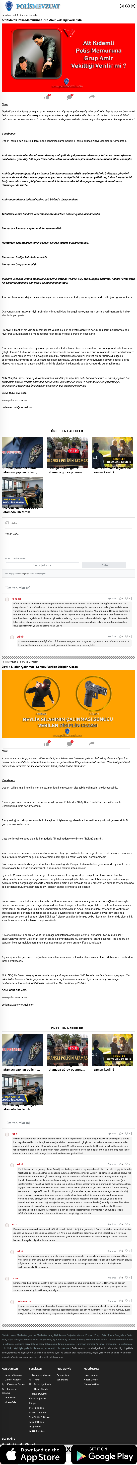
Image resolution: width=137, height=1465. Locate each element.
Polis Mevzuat (9, 14)
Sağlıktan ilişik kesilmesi (19, 1339)
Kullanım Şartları (37, 1398)
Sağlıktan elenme (75, 1335)
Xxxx (14, 1224)
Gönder (104, 565)
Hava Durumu (91, 1374)
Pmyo (97, 1335)
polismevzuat (24, 1301)
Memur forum (108, 1339)
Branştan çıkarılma (42, 1339)
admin (20, 636)
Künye (32, 1403)
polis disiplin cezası (33, 1348)
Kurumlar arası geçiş (106, 1343)
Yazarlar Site (62, 1374)
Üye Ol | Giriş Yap (42, 565)
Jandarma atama (66, 1343)
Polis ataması (124, 1343)
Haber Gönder (91, 1379)
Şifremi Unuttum (37, 1412)
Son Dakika (62, 1379)
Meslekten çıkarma (26, 1335)
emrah (15, 1278)
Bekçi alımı (120, 1335)
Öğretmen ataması (85, 1343)
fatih (14, 1134)
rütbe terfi (49, 1348)
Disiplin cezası (9, 1335)
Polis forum (7, 1343)
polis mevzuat (63, 1348)
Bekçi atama (50, 1343)
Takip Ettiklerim (36, 1421)
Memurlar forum (124, 1339)
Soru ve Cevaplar (29, 14)
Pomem (89, 1335)
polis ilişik (7, 1348)
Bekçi (104, 1335)
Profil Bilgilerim (36, 1407)
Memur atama (93, 1339)
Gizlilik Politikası (37, 1431)
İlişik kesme (60, 1335)
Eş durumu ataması (74, 1339)
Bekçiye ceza (36, 1343)
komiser (16, 598)
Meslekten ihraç (45, 1335)
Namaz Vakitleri (91, 1384)
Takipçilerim (35, 1426)
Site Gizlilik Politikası (39, 1417)
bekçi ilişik (18, 1348)
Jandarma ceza (22, 1343)
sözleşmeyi (24, 573)
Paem (111, 1335)
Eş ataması (58, 1339)
